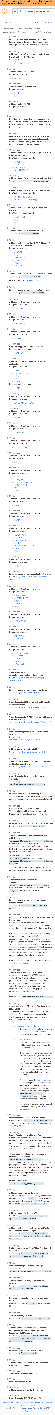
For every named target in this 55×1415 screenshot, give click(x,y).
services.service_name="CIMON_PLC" (36, 722)
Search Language (25, 29)
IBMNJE (17, 418)
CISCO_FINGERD (21, 485)
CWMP (17, 388)
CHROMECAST (20, 324)
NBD (16, 255)
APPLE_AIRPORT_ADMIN (24, 403)
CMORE (17, 566)
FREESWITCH (19, 78)
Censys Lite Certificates (18, 963)
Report (39, 22)
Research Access (28, 1406)
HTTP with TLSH (21, 64)
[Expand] (51, 11)
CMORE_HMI (19, 217)
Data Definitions (9, 32)
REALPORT (18, 656)
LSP (16, 462)
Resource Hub (7, 1403)
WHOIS (17, 606)
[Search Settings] (20, 11)
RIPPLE (17, 543)
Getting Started (9, 29)
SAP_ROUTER (20, 540)
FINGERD (17, 488)
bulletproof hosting (32, 280)
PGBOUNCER (19, 167)
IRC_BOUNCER (20, 538)
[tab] (6, 22)
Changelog (23, 32)
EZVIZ (16, 93)
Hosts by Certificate (44, 1080)
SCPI (16, 379)
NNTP (16, 548)
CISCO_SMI (19, 664)
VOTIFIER (18, 604)
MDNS (16, 223)
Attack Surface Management (28, 1403)
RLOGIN (17, 162)
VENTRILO (18, 309)
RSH (16, 96)
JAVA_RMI (18, 480)
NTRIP (16, 165)
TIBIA (16, 376)
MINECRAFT (19, 636)
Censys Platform (17, 3)
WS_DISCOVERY (21, 170)
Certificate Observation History (26, 1026)
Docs (49, 22)
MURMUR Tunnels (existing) (25, 200)
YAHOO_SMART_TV (22, 535)
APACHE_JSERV (21, 373)
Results (8, 22)
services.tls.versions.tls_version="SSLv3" (25, 740)
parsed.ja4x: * (41, 767)
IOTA (16, 551)
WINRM (17, 662)
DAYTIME (18, 505)
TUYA (16, 371)
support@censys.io (34, 1408)
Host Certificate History (23, 1040)
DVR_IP (17, 381)
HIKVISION (18, 266)
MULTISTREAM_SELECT (24, 546)
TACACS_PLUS (20, 447)
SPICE (16, 260)
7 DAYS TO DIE (20, 621)
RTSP (16, 220)
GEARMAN (18, 659)
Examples (38, 29)
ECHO (16, 477)
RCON (16, 601)
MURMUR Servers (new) (24, 197)
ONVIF (16, 263)
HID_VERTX (19, 338)
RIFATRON (18, 639)
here (20, 127)
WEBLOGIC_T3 (20, 258)
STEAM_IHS (19, 433)
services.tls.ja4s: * (28, 767)
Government (47, 1403)
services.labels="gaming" (31, 693)
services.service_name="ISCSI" (33, 707)
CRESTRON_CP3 (21, 598)
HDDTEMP (18, 520)
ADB (16, 111)
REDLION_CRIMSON (22, 653)
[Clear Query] (48, 11)
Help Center (19, 1408)
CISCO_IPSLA (19, 596)
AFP (16, 490)
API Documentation (44, 32)
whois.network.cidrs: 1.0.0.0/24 (33, 752)
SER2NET (18, 252)
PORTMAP (18, 353)
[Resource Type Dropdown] (15, 11)
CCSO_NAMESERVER (23, 482)
